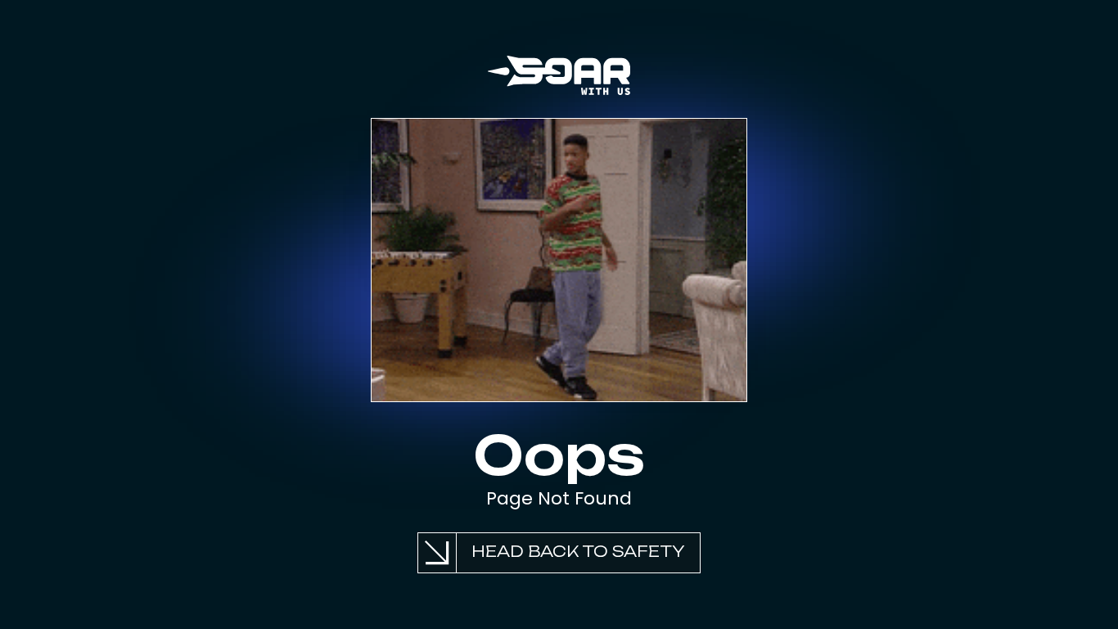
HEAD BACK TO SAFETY (578, 551)
